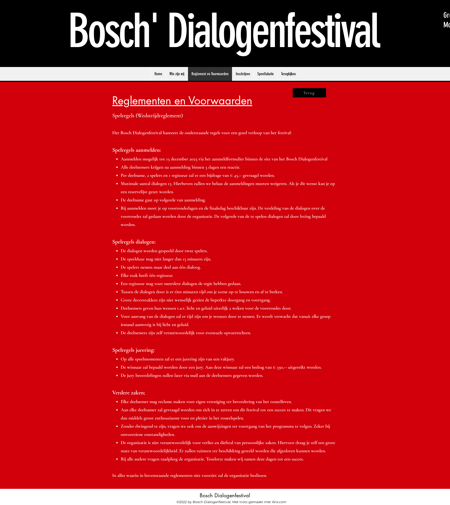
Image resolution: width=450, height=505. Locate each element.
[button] (288, 74)
